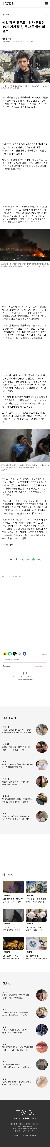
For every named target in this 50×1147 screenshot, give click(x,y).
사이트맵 (33, 1126)
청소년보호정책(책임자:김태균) (22, 1126)
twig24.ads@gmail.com (29, 1131)
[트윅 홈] (8, 3)
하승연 (4, 39)
